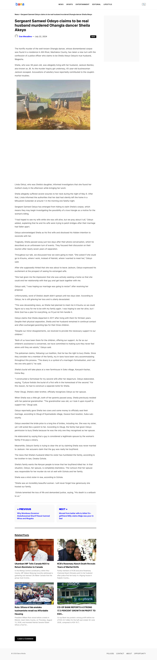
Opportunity (140, 653)
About (129, 653)
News (61, 4)
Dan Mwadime (25, 36)
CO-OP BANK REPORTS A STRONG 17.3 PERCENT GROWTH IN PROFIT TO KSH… (76, 610)
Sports (69, 4)
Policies (110, 653)
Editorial (96, 4)
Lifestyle (108, 4)
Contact (120, 653)
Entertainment (82, 4)
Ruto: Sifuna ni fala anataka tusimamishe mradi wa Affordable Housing (31, 610)
